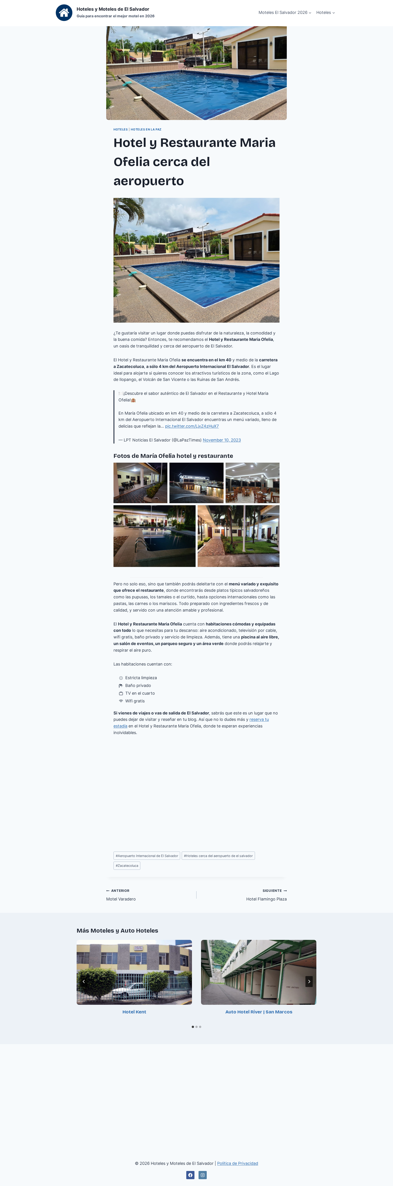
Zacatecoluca (127, 865)
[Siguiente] (309, 981)
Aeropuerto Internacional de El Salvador (147, 856)
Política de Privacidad (237, 1163)
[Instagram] (203, 1175)
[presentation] (134, 972)
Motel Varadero (121, 895)
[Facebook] (190, 1175)
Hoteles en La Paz (146, 129)
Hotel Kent (134, 1012)
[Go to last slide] (84, 981)
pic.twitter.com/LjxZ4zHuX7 (192, 426)
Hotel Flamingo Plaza (266, 895)
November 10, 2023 (222, 440)
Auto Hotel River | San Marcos (258, 1012)
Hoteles (120, 129)
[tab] (193, 1027)
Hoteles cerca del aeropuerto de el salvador (218, 856)
